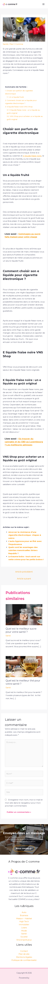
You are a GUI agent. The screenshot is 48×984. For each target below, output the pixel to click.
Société (24, 937)
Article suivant (24, 579)
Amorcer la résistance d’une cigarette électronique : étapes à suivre (24, 535)
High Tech (24, 921)
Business (24, 915)
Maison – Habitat (24, 918)
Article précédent (24, 572)
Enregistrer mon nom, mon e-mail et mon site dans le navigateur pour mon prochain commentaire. (24, 803)
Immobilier (24, 924)
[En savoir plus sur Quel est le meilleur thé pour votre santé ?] (24, 666)
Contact (24, 951)
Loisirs (24, 927)
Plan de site (24, 954)
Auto (24, 912)
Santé (5, 44)
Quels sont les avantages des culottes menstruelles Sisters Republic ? (23, 550)
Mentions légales (24, 957)
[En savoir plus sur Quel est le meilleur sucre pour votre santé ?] (24, 614)
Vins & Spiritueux (24, 940)
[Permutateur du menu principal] (43, 4)
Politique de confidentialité (24, 960)
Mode (24, 931)
